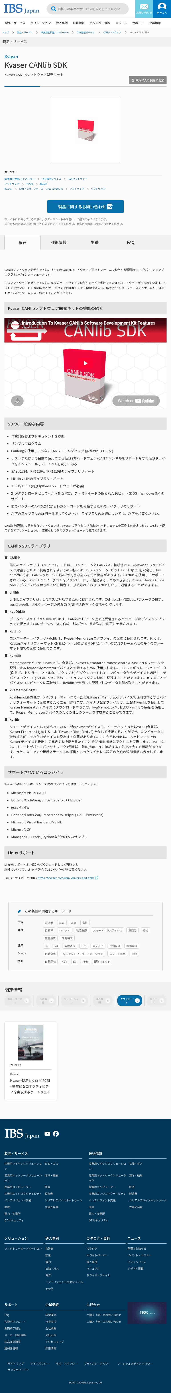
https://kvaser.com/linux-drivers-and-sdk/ (66, 878)
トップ (5, 32)
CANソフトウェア (112, 32)
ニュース (121, 23)
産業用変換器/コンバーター (55, 32)
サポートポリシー (66, 1363)
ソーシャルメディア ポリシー (135, 1363)
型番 (95, 242)
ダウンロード (129, 1000)
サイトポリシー (40, 1363)
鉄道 (47, 1187)
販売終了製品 (12, 1328)
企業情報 (155, 23)
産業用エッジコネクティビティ (22, 1193)
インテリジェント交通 (17, 1200)
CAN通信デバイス (86, 32)
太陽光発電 (51, 1207)
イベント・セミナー (140, 1255)
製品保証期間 (12, 1341)
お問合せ (93, 1304)
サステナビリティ (18, 1370)
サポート (138, 23)
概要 (22, 242)
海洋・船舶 (51, 1175)
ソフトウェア (11, 184)
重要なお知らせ (137, 1248)
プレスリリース (137, 1262)
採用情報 (50, 1348)
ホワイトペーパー (97, 1255)
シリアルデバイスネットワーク (63, 1200)
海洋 (48, 1275)
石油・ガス (51, 1163)
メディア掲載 (135, 1268)
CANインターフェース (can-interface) (41, 189)
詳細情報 (59, 242)
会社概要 (50, 1328)
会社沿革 (50, 1335)
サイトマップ (16, 1363)
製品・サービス (15, 23)
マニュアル (93, 1268)
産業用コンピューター (17, 1187)
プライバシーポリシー (97, 1363)
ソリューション (41, 23)
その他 (29, 184)
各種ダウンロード (15, 1321)
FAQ (130, 242)
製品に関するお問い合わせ (82, 206)
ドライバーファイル (98, 1275)
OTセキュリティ (14, 1220)
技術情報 (79, 23)
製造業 (49, 1193)
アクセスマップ (54, 1341)
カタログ (92, 1248)
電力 (48, 1262)
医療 (7, 1207)
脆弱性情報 (11, 1348)
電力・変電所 (12, 1213)
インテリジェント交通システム (64, 1282)
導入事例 (62, 23)
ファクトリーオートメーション (23, 1248)
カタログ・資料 (100, 23)
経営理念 (50, 1315)
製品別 (43, 184)
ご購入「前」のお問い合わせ (104, 1315)
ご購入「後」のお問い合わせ (104, 1321)
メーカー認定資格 (15, 1335)
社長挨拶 (50, 1321)
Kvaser (11, 56)
